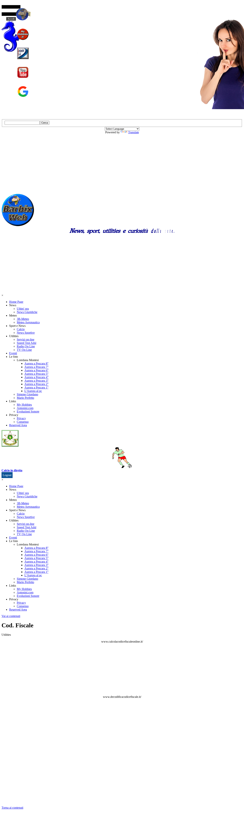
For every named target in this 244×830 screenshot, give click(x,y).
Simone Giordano (27, 394)
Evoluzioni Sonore (28, 411)
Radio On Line (26, 346)
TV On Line (24, 349)
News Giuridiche (27, 312)
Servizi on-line (25, 339)
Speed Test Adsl (26, 343)
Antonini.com (25, 408)
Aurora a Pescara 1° (36, 387)
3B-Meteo (23, 319)
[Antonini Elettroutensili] (23, 53)
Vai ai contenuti (11, 616)
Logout (7, 475)
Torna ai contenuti (12, 807)
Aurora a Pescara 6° (36, 370)
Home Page (16, 301)
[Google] (23, 91)
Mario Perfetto (25, 397)
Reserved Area (18, 425)
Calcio (21, 329)
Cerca (44, 122)
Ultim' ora (23, 308)
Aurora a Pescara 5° (36, 373)
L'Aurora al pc (33, 391)
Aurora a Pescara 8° (36, 363)
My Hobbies (24, 404)
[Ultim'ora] (22, 14)
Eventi (13, 353)
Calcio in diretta (12, 470)
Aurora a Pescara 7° (36, 367)
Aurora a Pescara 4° (36, 377)
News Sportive (26, 332)
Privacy (21, 418)
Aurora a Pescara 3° (36, 380)
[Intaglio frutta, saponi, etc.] (23, 34)
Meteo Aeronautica (28, 322)
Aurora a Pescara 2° (36, 384)
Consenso (23, 421)
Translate (133, 132)
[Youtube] (23, 72)
